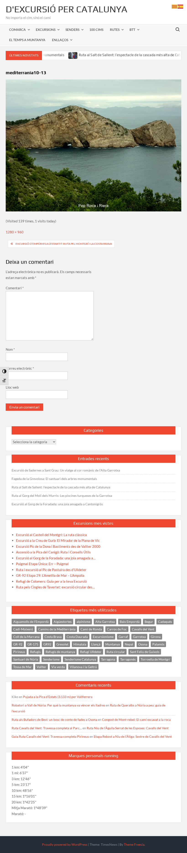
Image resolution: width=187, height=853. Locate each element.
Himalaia (79, 644)
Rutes (114, 30)
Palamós (158, 644)
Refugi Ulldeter (90, 652)
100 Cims (96, 30)
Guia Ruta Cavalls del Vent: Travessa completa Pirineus (50, 736)
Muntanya (112, 644)
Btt (132, 30)
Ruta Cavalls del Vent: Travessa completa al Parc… (47, 728)
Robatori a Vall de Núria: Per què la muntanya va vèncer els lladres (58, 705)
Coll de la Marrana (26, 637)
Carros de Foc (117, 629)
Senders (72, 30)
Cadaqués (165, 622)
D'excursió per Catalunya (66, 9)
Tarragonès (128, 659)
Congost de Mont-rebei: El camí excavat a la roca (136, 719)
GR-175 (32, 644)
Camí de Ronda (91, 629)
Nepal (129, 644)
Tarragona (108, 659)
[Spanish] (181, 6)
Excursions (45, 30)
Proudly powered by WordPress (64, 844)
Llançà (95, 644)
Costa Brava (53, 637)
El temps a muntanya (27, 40)
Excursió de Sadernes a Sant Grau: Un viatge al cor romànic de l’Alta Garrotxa (66, 470)
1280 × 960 (14, 232)
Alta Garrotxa (105, 622)
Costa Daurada (77, 637)
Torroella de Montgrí (155, 659)
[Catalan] (175, 6)
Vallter (41, 667)
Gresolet (62, 644)
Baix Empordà (130, 622)
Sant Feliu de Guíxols (144, 652)
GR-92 (17, 644)
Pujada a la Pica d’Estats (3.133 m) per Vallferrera (57, 697)
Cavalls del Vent (143, 629)
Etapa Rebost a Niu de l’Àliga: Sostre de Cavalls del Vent (133, 736)
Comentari (15, 288)
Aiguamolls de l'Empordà (31, 622)
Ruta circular (115, 652)
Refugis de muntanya (60, 652)
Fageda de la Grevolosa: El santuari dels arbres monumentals (54, 479)
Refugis (35, 652)
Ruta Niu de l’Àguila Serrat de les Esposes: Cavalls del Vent (128, 728)
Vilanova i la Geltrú (83, 667)
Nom (10, 349)
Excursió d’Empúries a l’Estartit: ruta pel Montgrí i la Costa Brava (64, 243)
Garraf (123, 637)
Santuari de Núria (25, 659)
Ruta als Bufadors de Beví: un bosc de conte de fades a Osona (54, 719)
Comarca (17, 30)
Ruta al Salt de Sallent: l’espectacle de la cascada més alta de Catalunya (119, 55)
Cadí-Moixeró (23, 629)
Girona (156, 637)
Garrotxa (139, 637)
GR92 (47, 644)
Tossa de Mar (22, 667)
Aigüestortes (63, 622)
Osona (142, 644)
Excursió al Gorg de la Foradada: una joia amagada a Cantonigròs (57, 504)
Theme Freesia (134, 844)
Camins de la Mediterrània (56, 629)
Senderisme (51, 659)
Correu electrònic (20, 368)
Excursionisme (103, 637)
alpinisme (83, 622)
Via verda (58, 667)
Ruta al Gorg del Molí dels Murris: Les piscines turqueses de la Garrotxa (62, 496)
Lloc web (12, 387)
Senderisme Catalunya (80, 659)
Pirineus (19, 652)
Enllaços (60, 40)
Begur (149, 622)
